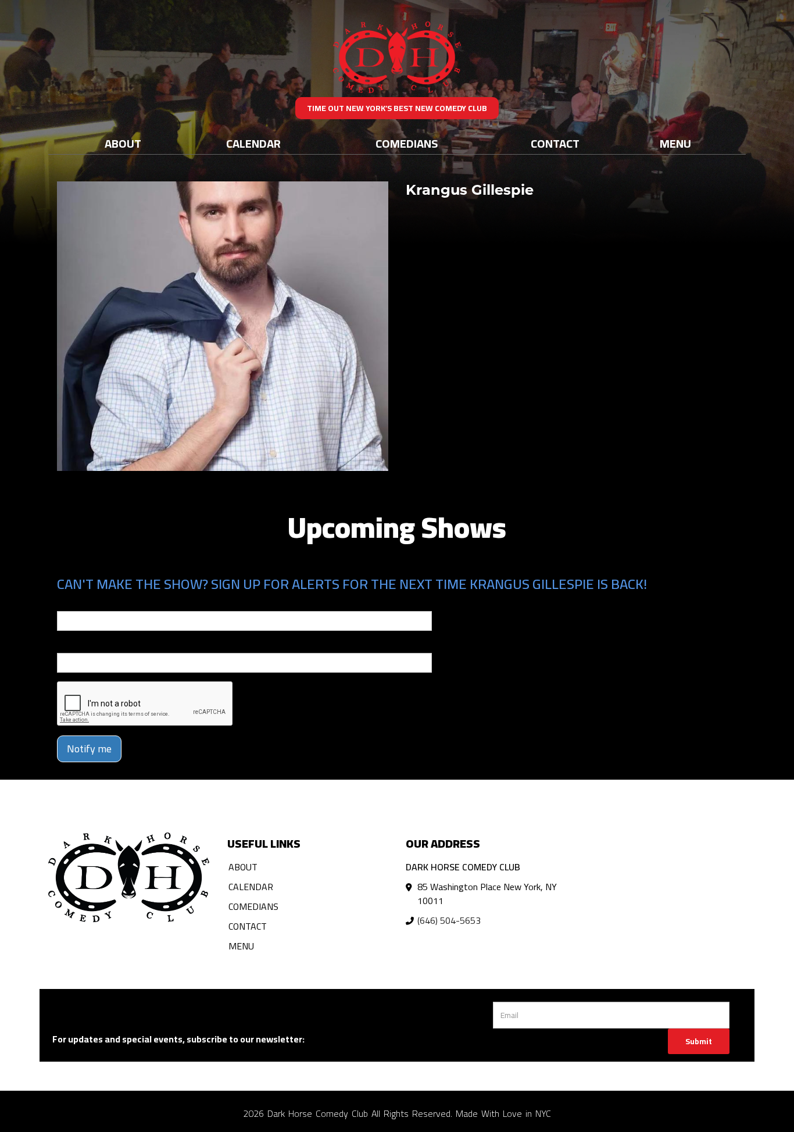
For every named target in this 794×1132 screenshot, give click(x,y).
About (123, 143)
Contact (555, 143)
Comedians (406, 143)
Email (67, 603)
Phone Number (85, 645)
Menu (675, 143)
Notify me (89, 748)
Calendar (253, 143)
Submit (698, 1041)
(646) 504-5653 (449, 920)
